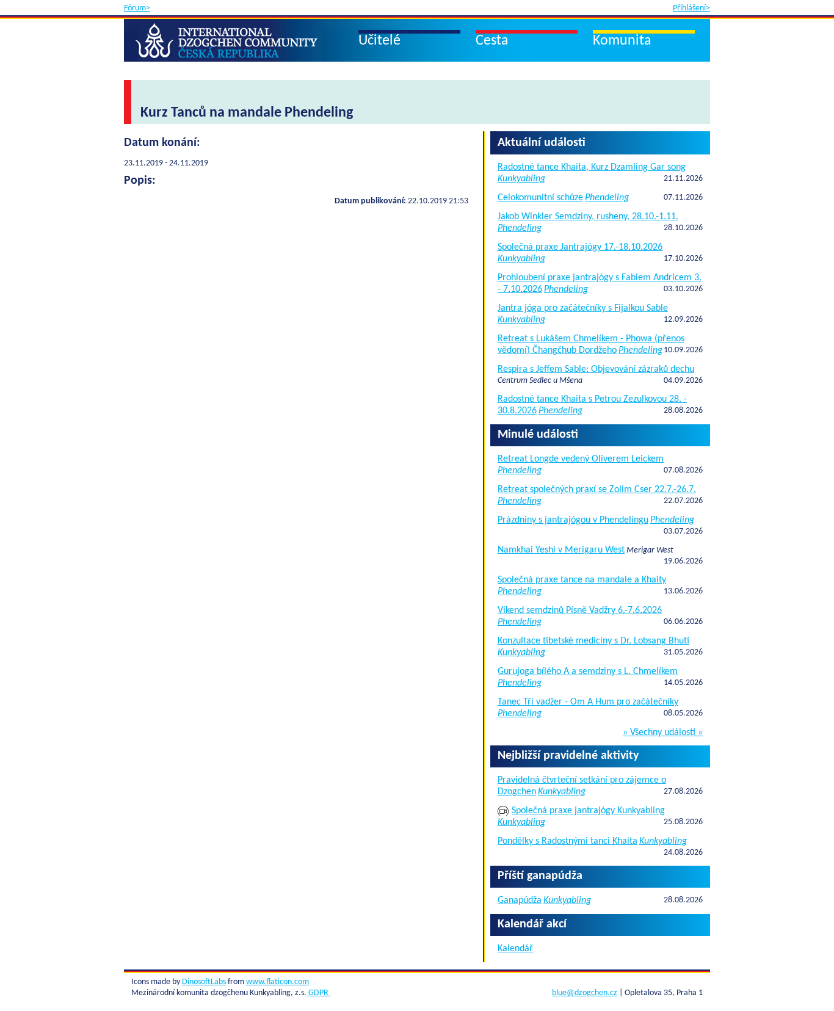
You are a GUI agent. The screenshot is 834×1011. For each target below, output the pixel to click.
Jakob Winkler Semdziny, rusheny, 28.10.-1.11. (588, 217)
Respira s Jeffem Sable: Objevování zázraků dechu (596, 369)
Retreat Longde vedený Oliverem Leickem (581, 459)
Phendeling (607, 198)
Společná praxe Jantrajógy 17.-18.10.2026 (580, 247)
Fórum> (137, 8)
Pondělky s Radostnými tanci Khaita (567, 841)
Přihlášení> (691, 8)
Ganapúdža (520, 900)
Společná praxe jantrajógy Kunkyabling (588, 811)
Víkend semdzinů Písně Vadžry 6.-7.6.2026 (580, 610)
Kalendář (515, 949)
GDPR (319, 993)
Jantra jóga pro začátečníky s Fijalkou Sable (583, 308)
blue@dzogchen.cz (584, 993)
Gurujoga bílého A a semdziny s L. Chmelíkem (588, 671)
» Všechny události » (663, 732)
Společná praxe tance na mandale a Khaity (582, 580)
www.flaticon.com (277, 982)
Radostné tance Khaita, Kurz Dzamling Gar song (592, 167)
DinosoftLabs (204, 982)
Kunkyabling (521, 179)
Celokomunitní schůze (540, 198)
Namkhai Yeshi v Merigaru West (561, 550)
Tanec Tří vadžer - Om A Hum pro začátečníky (588, 702)
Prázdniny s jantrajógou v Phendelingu (573, 520)
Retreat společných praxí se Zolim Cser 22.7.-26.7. (597, 490)
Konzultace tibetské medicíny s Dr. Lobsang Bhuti (593, 641)
